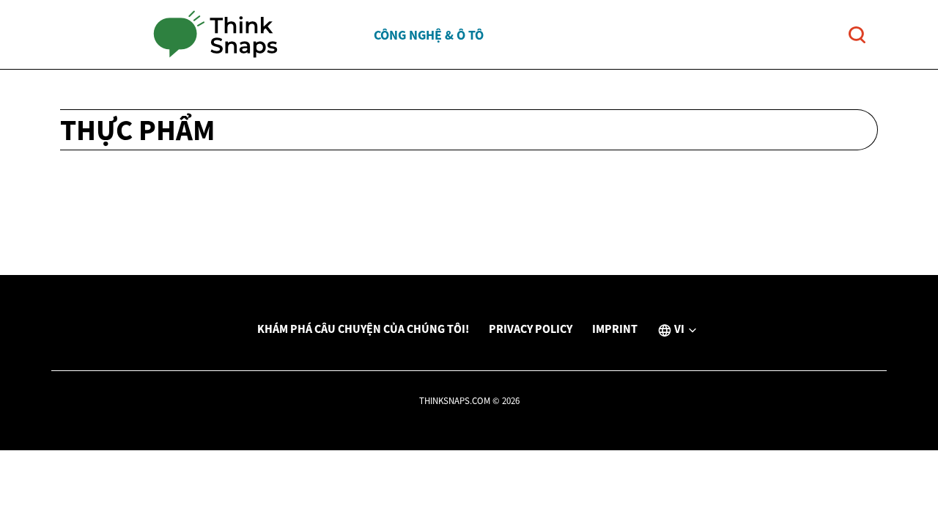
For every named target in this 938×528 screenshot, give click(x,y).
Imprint (615, 328)
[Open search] (857, 35)
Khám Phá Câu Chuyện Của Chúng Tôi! (363, 328)
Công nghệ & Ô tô (429, 34)
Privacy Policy (530, 328)
